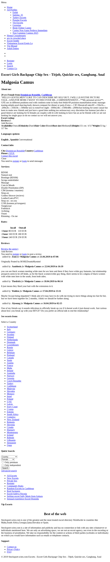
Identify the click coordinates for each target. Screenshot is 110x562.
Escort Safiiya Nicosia (17, 493)
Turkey (10, 383)
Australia (11, 373)
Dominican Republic (30, 95)
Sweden (10, 334)
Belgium (11, 352)
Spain (9, 360)
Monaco (10, 394)
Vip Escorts (18, 22)
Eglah (15, 12)
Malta (9, 368)
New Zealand (13, 419)
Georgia (10, 378)
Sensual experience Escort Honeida (23, 499)
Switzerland (12, 327)
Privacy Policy (13, 549)
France (10, 365)
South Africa (12, 414)
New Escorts (12, 478)
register (16, 161)
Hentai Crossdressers (16, 35)
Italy (9, 329)
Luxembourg (13, 345)
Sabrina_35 (18, 15)
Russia (10, 347)
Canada (10, 357)
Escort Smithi (13, 40)
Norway (10, 376)
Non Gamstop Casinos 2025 (25, 33)
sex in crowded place (16, 38)
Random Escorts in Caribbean (20, 488)
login (24, 161)
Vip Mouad (12, 46)
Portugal (10, 355)
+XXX (11, 153)
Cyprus (10, 409)
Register (10, 61)
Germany (11, 332)
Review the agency (9, 249)
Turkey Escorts (19, 17)
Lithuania (11, 440)
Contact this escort (9, 156)
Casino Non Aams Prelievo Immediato (30, 30)
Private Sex (12, 481)
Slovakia (11, 391)
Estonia (10, 412)
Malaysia (11, 388)
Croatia (10, 427)
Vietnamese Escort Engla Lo (20, 43)
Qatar (9, 445)
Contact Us (12, 68)
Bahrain (10, 437)
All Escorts (12, 475)
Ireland (10, 370)
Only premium (11, 462)
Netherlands (12, 339)
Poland (10, 399)
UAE (9, 401)
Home (9, 7)
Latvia (10, 404)
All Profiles (12, 10)
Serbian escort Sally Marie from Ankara (25, 496)
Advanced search (9, 471)
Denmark (11, 342)
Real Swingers (13, 491)
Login (9, 63)
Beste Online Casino (22, 28)
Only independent (12, 465)
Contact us (11, 547)
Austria (10, 363)
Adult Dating (13, 48)
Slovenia (11, 424)
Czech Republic (14, 381)
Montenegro (12, 432)
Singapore (11, 442)
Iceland (10, 435)
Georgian (17, 25)
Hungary (11, 430)
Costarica (11, 417)
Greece (10, 350)
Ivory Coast (12, 406)
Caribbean (47, 95)
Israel (9, 396)
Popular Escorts (20, 20)
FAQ (9, 552)
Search (10, 66)
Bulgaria (11, 422)
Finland (10, 337)
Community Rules (15, 486)
